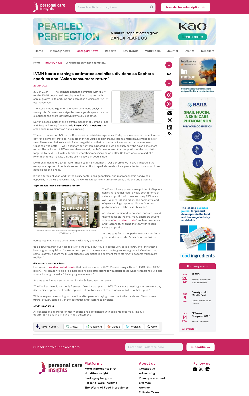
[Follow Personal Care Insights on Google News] (208, 370)
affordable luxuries (125, 220)
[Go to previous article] (169, 94)
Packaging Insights (98, 378)
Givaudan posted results (61, 267)
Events (189, 51)
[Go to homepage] (60, 373)
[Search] (152, 7)
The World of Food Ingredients (107, 387)
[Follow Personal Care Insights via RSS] (201, 370)
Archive (144, 387)
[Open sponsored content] (124, 44)
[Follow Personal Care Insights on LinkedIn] (195, 370)
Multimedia (153, 51)
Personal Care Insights (101, 383)
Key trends (130, 51)
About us (147, 363)
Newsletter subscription (183, 7)
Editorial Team (149, 392)
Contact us (147, 368)
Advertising (147, 373)
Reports (110, 51)
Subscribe (198, 347)
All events (188, 328)
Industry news (60, 51)
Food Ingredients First (101, 368)
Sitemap (145, 383)
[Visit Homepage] (49, 13)
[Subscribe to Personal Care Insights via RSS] (169, 135)
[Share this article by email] (169, 114)
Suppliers (207, 51)
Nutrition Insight (96, 373)
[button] (73, 327)
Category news (87, 51)
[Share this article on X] (169, 120)
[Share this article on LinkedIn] (169, 127)
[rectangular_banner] (197, 259)
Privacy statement (152, 378)
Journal (172, 51)
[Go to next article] (169, 104)
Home (39, 51)
